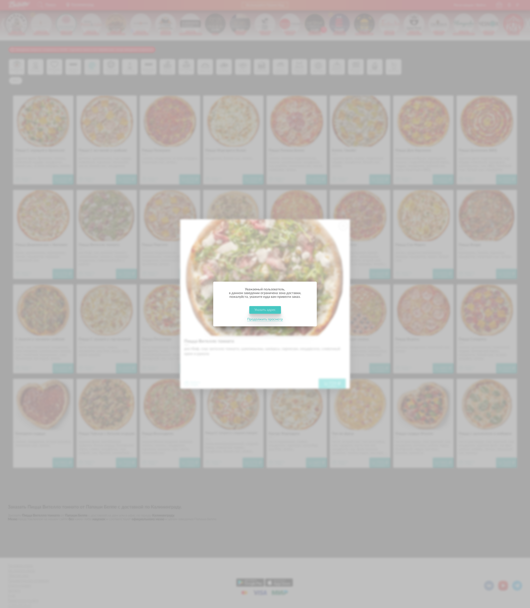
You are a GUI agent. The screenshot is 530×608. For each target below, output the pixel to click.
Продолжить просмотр (265, 319)
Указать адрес (265, 309)
